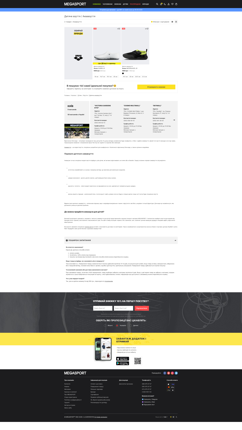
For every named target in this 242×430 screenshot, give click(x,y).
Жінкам (117, 4)
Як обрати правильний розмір (100, 400)
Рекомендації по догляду (99, 402)
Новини (66, 386)
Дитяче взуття (72, 16)
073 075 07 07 (146, 389)
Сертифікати (95, 394)
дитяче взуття (89, 227)
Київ (165, 417)
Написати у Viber (149, 402)
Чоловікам (107, 4)
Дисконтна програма (126, 384)
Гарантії (66, 402)
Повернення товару (97, 386)
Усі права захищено (100, 417)
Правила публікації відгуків (99, 397)
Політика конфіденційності (72, 400)
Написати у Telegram (150, 399)
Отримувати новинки (156, 87)
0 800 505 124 (146, 392)
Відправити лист (149, 404)
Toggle (174, 417)
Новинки (97, 4)
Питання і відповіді (97, 389)
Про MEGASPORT (70, 394)
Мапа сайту (68, 408)
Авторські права (69, 405)
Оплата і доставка (96, 384)
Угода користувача (70, 397)
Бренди (145, 4)
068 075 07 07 (146, 384)
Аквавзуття (67, 147)
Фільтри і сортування (160, 22)
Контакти (67, 384)
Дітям (125, 4)
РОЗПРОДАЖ (135, 4)
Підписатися (141, 308)
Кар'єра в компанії (70, 392)
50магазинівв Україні (76, 114)
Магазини (67, 389)
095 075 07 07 (146, 386)
